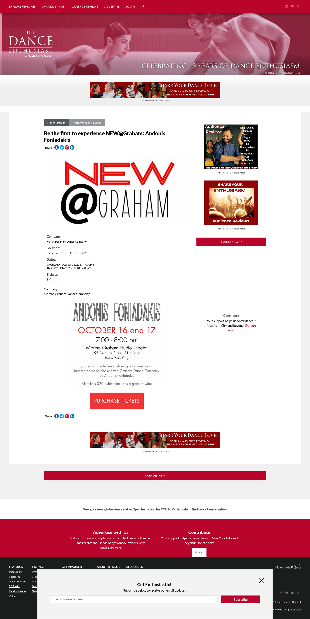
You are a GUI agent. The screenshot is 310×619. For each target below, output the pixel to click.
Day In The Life (17, 581)
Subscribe (241, 599)
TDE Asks (14, 586)
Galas (35, 591)
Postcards (14, 576)
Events (35, 571)
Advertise (111, 6)
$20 (49, 279)
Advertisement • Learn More (155, 100)
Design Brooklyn (292, 609)
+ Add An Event (231, 242)
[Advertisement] (231, 283)
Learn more (114, 547)
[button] (141, 6)
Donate (199, 552)
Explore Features (22, 6)
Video (12, 595)
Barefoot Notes (17, 591)
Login (130, 6)
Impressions (15, 571)
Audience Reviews (84, 6)
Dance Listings (53, 6)
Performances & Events (87, 122)
